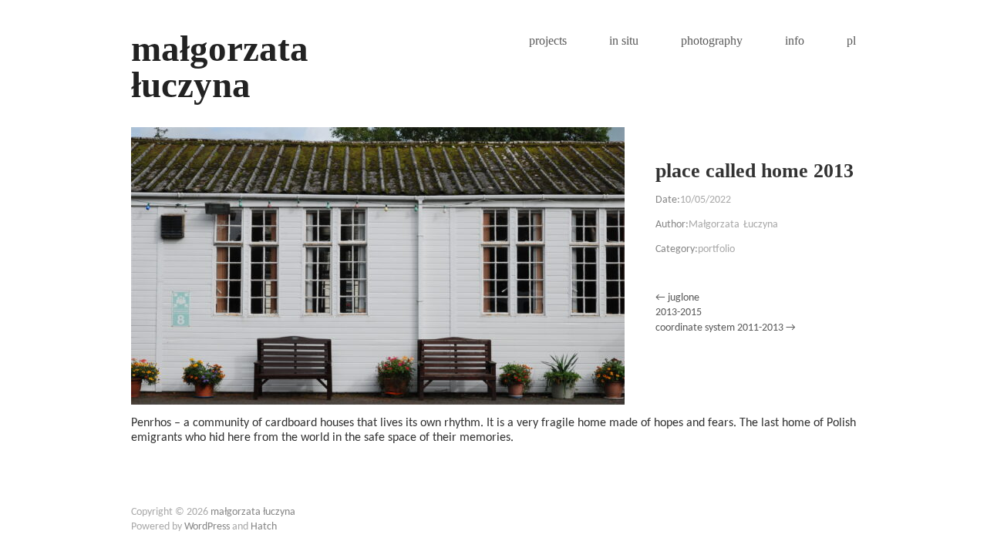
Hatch (264, 527)
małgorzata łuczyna (219, 67)
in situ (623, 41)
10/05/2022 (705, 200)
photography (712, 41)
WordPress (207, 527)
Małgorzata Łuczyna (733, 224)
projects (548, 41)
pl (851, 41)
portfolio (716, 249)
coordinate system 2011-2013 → (725, 328)
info (794, 41)
